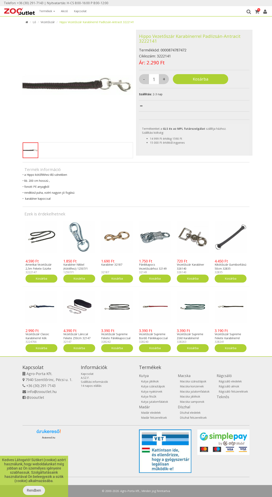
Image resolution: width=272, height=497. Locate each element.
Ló (34, 22)
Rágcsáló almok (229, 386)
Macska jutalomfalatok (194, 391)
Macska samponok (192, 402)
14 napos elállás (91, 386)
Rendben (34, 490)
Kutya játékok (150, 381)
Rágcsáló (224, 375)
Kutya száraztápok (153, 386)
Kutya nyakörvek (151, 391)
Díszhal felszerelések (193, 417)
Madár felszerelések (154, 417)
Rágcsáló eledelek (230, 381)
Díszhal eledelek (190, 412)
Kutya (144, 375)
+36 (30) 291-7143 (41, 385)
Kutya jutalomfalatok (154, 402)
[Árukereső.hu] (49, 432)
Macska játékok (190, 396)
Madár (144, 407)
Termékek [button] (46, 11)
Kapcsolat (80, 11)
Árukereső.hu (48, 437)
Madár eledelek (151, 412)
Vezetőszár (48, 22)
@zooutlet (35, 397)
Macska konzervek (192, 386)
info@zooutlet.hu (42, 391)
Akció (64, 11)
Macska (184, 375)
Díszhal (184, 407)
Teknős (223, 396)
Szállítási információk (94, 382)
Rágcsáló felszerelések (233, 391)
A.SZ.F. (85, 378)
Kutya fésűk (148, 396)
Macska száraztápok (193, 381)
